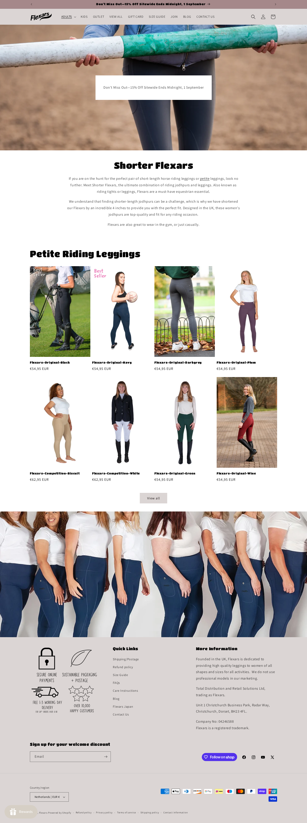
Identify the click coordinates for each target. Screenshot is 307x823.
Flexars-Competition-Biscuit (55, 473)
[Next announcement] (275, 4)
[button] (68, 16)
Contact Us (121, 714)
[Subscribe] (106, 756)
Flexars (43, 812)
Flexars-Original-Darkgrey (178, 362)
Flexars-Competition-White (116, 473)
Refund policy (123, 667)
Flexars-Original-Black (50, 362)
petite (205, 178)
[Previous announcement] (31, 4)
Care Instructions (125, 691)
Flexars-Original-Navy (112, 362)
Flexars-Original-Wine (236, 473)
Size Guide (120, 675)
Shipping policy (149, 812)
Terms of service (126, 812)
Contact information (175, 812)
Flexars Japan (123, 706)
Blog (116, 699)
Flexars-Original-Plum (236, 362)
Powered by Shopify (59, 812)
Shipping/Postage (126, 659)
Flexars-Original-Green (174, 473)
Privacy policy (104, 812)
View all (153, 498)
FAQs (116, 683)
